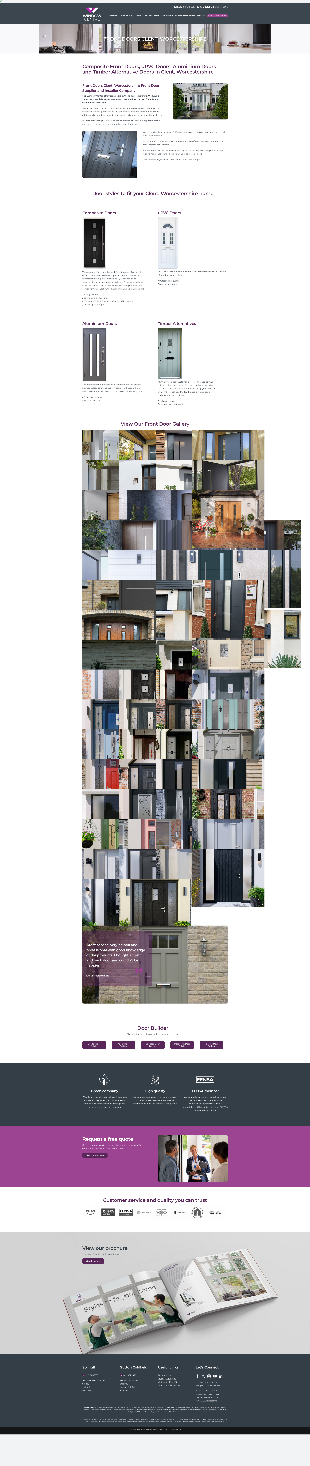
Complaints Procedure (169, 1385)
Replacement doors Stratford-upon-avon (159, 1421)
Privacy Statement (167, 1378)
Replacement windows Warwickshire (103, 1421)
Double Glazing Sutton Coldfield (94, 1419)
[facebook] (197, 1376)
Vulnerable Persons (167, 1382)
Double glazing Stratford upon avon (163, 1419)
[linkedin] (220, 1376)
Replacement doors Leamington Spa (187, 1421)
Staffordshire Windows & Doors (116, 1419)
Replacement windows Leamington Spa (131, 1421)
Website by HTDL (175, 1429)
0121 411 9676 (221, 7)
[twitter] (203, 1376)
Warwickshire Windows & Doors (139, 1419)
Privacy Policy (164, 1375)
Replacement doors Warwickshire (212, 1421)
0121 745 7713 (188, 7)
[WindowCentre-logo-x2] (92, 8)
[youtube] (215, 1376)
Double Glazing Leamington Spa (188, 1419)
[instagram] (209, 1376)
